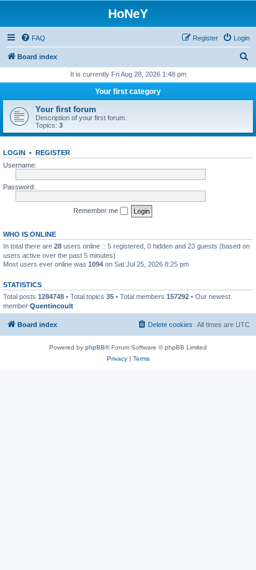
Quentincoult (51, 306)
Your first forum (65, 109)
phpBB (95, 347)
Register (52, 152)
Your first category (128, 91)
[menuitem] (33, 38)
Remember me (96, 210)
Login (14, 152)
